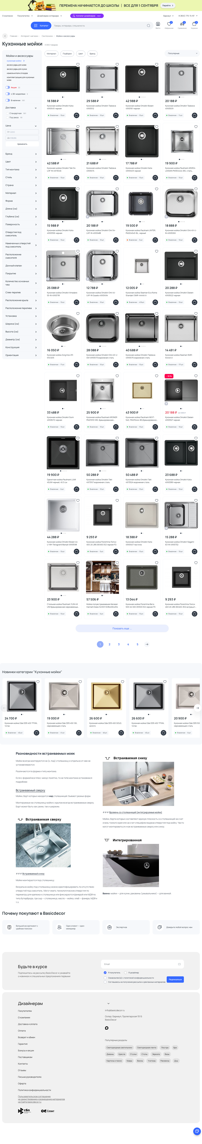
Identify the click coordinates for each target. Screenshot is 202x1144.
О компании (7, 15)
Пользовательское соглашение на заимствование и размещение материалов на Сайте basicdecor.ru (41, 1099)
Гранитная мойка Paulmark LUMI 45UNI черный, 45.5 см (61, 481)
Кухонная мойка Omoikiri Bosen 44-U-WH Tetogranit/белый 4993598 (62, 543)
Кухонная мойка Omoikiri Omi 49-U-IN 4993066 (181, 231)
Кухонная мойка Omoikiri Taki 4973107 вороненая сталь (99, 481)
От (8, 132)
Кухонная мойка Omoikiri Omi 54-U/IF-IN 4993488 (101, 231)
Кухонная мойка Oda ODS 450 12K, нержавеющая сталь (62, 724)
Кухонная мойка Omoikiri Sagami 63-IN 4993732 (179, 543)
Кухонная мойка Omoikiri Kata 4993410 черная (60, 107)
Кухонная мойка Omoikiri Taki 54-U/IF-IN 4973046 (61, 169)
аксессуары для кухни (17, 69)
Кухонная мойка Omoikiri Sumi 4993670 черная (60, 418)
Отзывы (22, 1070)
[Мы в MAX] (106, 1028)
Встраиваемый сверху (30, 790)
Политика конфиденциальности (34, 1090)
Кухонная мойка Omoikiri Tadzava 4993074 (101, 169)
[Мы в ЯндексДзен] (123, 1028)
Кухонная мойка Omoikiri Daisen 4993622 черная (179, 294)
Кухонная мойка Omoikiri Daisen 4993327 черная (179, 418)
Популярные (173, 53)
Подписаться (175, 979)
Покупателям (25, 1010)
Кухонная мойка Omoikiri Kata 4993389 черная (178, 481)
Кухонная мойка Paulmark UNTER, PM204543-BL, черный (141, 231)
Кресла (122, 1054)
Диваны (110, 1054)
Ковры (129, 1060)
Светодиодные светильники (119, 1047)
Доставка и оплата (27, 1024)
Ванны (140, 1060)
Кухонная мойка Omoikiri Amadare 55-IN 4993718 (62, 294)
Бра (175, 1047)
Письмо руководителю (29, 1076)
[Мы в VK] (118, 1028)
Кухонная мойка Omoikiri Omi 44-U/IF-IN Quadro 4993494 (101, 294)
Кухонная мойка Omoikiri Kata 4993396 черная (60, 231)
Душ (176, 1060)
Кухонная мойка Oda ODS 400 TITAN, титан (21, 724)
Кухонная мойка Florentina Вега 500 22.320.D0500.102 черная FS (140, 605)
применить (22, 144)
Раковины (165, 1060)
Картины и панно (114, 1060)
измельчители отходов (17, 73)
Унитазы (152, 1060)
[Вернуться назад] (5, 36)
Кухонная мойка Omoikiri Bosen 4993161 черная (139, 107)
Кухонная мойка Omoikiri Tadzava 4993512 (101, 107)
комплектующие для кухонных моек (20, 78)
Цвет (80, 53)
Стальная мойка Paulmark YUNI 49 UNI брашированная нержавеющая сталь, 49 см (63, 605)
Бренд (92, 53)
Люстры (164, 1047)
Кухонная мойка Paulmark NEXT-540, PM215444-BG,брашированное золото (142, 418)
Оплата (22, 1030)
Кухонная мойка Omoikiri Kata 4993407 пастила (139, 543)
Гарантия (22, 1043)
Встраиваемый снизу (33, 873)
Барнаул (167, 15)
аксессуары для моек (16, 65)
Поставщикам (25, 1057)
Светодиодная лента (146, 1047)
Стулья (133, 1054)
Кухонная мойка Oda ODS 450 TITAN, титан (148, 724)
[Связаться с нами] (197, 1131)
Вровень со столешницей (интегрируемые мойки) (135, 812)
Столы (144, 1054)
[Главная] (16, 25)
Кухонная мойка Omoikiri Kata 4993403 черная (139, 169)
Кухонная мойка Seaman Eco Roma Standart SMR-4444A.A (141, 294)
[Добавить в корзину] (76, 115)
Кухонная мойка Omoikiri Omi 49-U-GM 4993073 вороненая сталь (102, 356)
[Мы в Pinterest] (112, 1028)
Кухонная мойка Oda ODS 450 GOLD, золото (105, 724)
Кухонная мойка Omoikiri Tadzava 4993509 (180, 107)
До (8, 138)
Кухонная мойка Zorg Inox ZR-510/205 (60, 356)
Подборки (67, 53)
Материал (51, 53)
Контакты (23, 1063)
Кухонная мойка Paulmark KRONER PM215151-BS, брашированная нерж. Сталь (101, 418)
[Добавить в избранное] (77, 64)
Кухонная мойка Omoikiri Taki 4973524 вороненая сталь (138, 481)
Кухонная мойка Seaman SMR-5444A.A (179, 356)
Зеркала (156, 1054)
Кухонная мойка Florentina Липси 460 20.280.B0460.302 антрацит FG (180, 605)
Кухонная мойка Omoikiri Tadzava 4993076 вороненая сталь (140, 356)
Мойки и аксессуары (19, 56)
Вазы (167, 1054)
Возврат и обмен (26, 1037)
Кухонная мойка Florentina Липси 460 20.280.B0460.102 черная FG (101, 543)
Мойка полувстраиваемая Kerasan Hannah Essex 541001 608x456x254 (102, 605)
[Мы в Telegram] (129, 1028)
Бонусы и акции (26, 1050)
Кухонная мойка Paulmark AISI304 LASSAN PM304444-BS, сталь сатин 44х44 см (180, 169)
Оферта (22, 1083)
